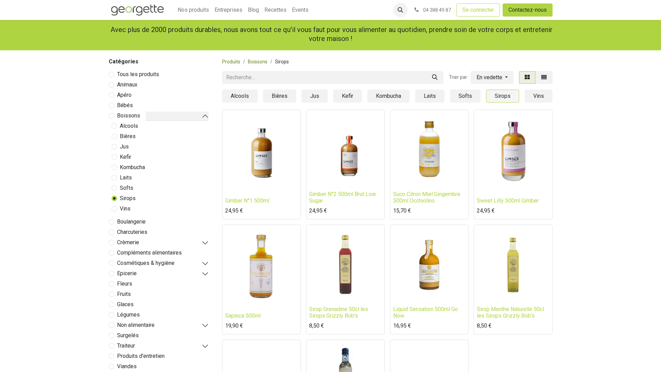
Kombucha (132, 167)
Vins (125, 208)
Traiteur (126, 345)
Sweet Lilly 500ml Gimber (508, 200)
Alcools (129, 126)
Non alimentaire (136, 325)
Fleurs (124, 283)
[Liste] (544, 77)
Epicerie (127, 273)
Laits (126, 177)
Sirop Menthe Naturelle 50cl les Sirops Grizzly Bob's (510, 312)
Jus (124, 146)
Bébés (125, 105)
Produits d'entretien (141, 356)
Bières (128, 136)
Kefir (125, 157)
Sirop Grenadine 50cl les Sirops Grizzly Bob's (338, 312)
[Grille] (527, 77)
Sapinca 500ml (243, 315)
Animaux (127, 84)
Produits (231, 61)
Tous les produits (138, 74)
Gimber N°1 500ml (247, 200)
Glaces (125, 304)
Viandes (127, 366)
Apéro (124, 95)
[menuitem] (193, 10)
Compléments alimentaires (149, 252)
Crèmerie (128, 242)
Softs (126, 188)
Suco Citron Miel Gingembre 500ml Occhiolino (426, 197)
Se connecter (478, 10)
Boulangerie (131, 221)
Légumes (128, 314)
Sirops (128, 198)
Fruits (124, 294)
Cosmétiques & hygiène (146, 263)
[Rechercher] (434, 77)
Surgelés (128, 335)
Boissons (128, 115)
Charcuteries (132, 232)
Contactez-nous (527, 10)
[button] (400, 10)
